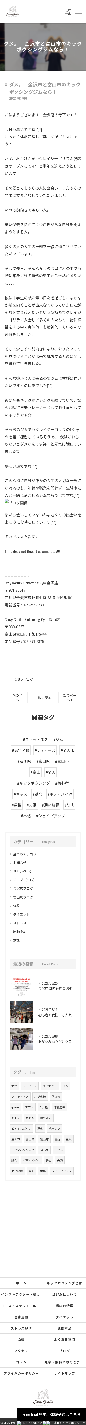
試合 (14, 1160)
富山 (57, 1139)
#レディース (45, 750)
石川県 (43, 1107)
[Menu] (78, 11)
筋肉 (31, 1171)
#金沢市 (67, 750)
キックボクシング (22, 1150)
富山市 (44, 1139)
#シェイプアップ (50, 816)
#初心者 (62, 783)
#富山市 (62, 761)
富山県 (30, 1139)
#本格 (26, 816)
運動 (40, 1128)
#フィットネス (35, 739)
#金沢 (50, 772)
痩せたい (46, 1118)
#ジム (58, 739)
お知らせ (20, 862)
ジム (65, 1086)
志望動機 (40, 1096)
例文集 (56, 1096)
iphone (15, 1107)
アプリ (29, 1107)
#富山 (35, 772)
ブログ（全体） (25, 879)
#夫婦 (32, 805)
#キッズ (20, 794)
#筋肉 (69, 805)
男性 (48, 1160)
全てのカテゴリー (26, 853)
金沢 (69, 1139)
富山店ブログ (23, 897)
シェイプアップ (62, 1171)
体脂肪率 (59, 1107)
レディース (30, 1086)
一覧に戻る (43, 697)
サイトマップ (64, 1373)
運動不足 (20, 931)
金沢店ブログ (23, 679)
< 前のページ (16, 697)
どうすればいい (21, 1128)
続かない (54, 1128)
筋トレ (15, 1118)
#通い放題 (50, 805)
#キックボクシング (33, 783)
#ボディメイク (60, 794)
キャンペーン (23, 870)
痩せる (30, 1118)
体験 (16, 905)
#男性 (17, 805)
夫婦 (60, 1160)
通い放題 (17, 1171)
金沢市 (15, 1139)
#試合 (37, 794)
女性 (16, 939)
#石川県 (24, 761)
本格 (43, 1171)
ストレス (20, 922)
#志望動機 (20, 750)
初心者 (44, 1150)
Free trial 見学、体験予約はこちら (51, 1414)
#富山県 (43, 761)
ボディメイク (31, 1160)
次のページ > (69, 697)
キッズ (58, 1150)
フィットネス (20, 1096)
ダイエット (21, 914)
